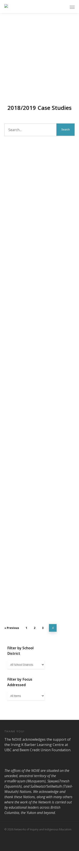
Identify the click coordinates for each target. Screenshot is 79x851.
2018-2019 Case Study (34, 168)
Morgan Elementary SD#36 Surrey (37, 347)
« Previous (11, 628)
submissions (14, 168)
